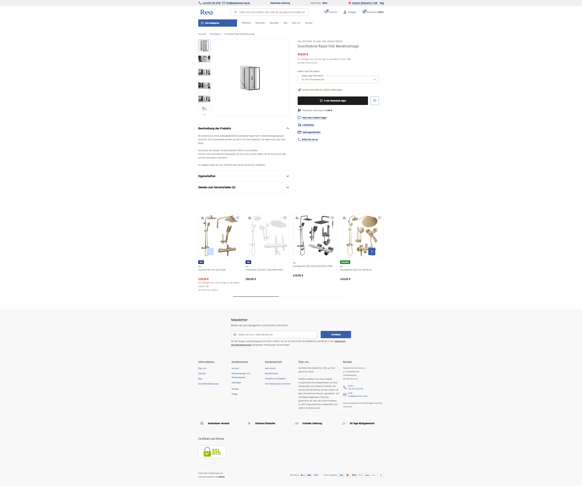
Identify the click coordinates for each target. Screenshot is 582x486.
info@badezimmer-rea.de (238, 3)
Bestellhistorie (271, 373)
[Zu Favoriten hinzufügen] (238, 218)
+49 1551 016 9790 (211, 3)
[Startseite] (206, 12)
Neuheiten (260, 23)
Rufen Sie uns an (310, 139)
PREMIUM (246, 23)
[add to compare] (202, 218)
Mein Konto (270, 368)
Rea (199, 266)
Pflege (234, 394)
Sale (285, 23)
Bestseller (274, 23)
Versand (235, 368)
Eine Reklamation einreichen (278, 383)
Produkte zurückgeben (275, 378)
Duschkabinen (215, 34)
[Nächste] (371, 251)
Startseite (202, 34)
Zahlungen (236, 382)
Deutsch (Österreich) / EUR (364, 3)
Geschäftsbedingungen (208, 383)
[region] (204, 78)
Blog (382, 3)
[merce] (221, 477)
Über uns (296, 23)
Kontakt (309, 23)
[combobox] (338, 79)
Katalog (235, 389)
